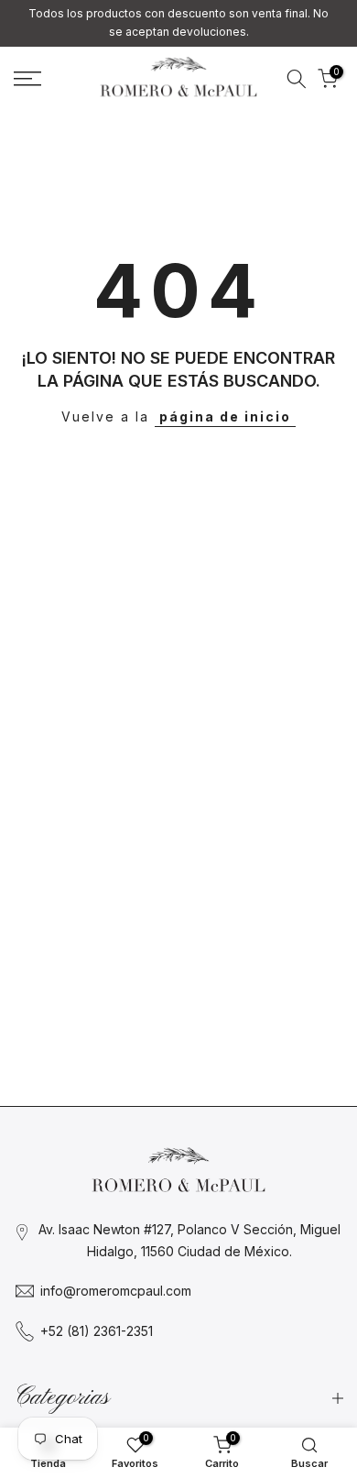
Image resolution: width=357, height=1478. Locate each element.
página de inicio (225, 416)
